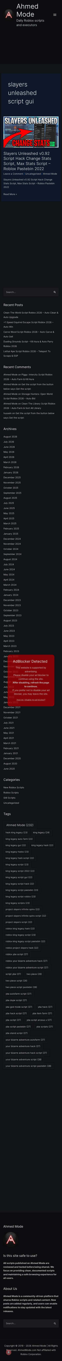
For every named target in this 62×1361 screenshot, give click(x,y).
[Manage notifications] (8, 1352)
